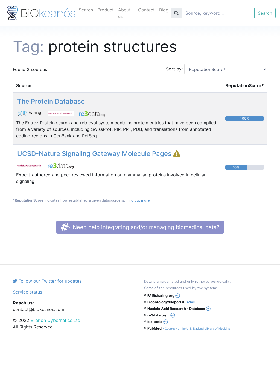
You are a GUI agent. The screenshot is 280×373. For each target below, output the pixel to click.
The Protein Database (51, 101)
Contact (146, 10)
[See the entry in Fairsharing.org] (32, 113)
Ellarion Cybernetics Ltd (55, 320)
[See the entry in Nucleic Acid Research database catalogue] (63, 113)
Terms (190, 302)
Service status (27, 292)
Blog (163, 10)
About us (124, 13)
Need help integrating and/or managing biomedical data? (145, 227)
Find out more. (138, 200)
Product (105, 10)
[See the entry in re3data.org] (94, 113)
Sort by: (173, 69)
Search (86, 10)
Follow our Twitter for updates (49, 281)
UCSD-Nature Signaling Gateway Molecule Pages (95, 154)
